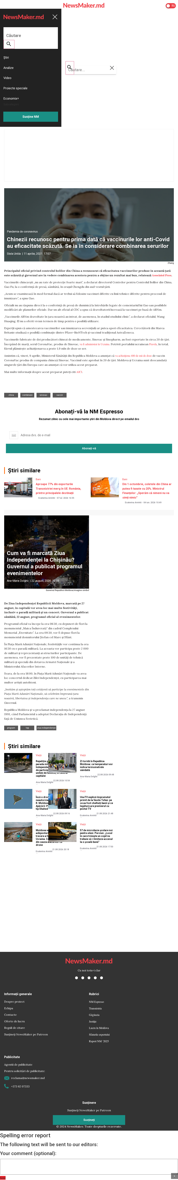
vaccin (59, 395)
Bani (38, 479)
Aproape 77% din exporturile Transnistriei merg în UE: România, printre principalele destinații (58, 488)
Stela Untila (14, 253)
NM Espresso (96, 1001)
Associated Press (161, 275)
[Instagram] (89, 977)
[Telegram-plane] (101, 977)
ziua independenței (46, 728)
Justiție (92, 1021)
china (11, 395)
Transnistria (95, 1008)
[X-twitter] (82, 977)
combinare (27, 395)
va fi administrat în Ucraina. (95, 344)
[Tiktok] (95, 977)
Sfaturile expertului (99, 1034)
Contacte (10, 1014)
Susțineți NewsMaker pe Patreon (26, 1034)
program (11, 728)
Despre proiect (14, 1001)
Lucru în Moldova (99, 1028)
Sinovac (43, 395)
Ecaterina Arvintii (46, 498)
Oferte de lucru (14, 1021)
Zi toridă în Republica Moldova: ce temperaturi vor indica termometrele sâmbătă (96, 765)
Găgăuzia (94, 1015)
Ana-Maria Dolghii (18, 580)
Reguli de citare (14, 1027)
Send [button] (3, 1178)
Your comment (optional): (28, 1153)
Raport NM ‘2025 (99, 1041)
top (27, 728)
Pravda (153, 344)
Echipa (8, 1008)
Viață (10, 545)
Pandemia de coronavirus (22, 231)
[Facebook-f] (76, 977)
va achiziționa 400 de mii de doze (133, 355)
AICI (79, 372)
